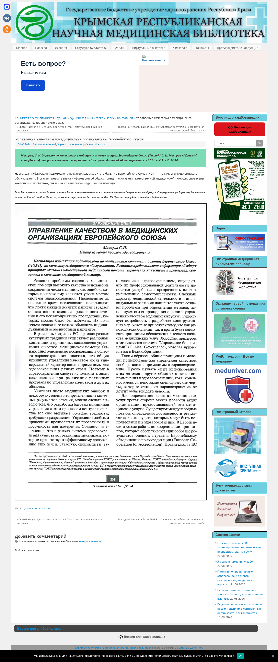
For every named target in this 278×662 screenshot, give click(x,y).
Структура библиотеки (91, 48)
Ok (240, 655)
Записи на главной (44, 144)
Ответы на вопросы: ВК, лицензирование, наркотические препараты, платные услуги (239, 547)
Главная (21, 48)
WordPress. (196, 648)
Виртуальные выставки (148, 48)
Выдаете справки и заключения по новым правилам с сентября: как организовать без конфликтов (240, 609)
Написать (33, 85)
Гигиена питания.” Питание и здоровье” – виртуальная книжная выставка (240, 594)
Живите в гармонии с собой (235, 561)
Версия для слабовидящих (240, 129)
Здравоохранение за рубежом (75, 144)
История (61, 48)
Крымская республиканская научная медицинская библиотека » (60, 118)
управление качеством (37, 508)
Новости (41, 48)
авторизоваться (90, 541)
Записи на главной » (121, 118)
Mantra (182, 648)
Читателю (180, 48)
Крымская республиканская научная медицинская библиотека (113, 648)
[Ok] (273, 656)
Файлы (119, 48)
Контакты (202, 48)
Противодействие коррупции (237, 48)
